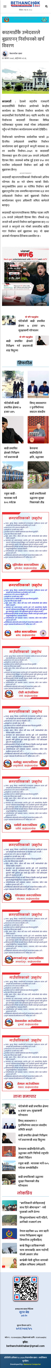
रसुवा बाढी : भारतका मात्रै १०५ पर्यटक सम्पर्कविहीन (10, 500)
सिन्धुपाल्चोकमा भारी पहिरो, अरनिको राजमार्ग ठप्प (34, 1219)
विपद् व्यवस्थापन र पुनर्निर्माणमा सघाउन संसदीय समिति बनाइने (38, 410)
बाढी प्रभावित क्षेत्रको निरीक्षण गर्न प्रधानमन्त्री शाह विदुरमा (11, 455)
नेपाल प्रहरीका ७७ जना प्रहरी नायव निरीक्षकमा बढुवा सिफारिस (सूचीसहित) (34, 1235)
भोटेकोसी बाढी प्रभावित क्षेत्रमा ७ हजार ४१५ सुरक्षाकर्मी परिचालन (12, 412)
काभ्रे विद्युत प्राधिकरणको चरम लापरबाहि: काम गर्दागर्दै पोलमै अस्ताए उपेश (34, 1250)
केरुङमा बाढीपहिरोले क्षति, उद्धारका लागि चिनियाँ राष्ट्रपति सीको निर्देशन (33, 1153)
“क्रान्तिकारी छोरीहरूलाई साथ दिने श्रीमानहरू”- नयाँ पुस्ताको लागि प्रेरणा (33, 1207)
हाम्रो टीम (24, 1315)
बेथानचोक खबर (16, 53)
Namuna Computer (32, 1364)
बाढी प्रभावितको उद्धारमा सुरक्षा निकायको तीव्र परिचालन (38, 500)
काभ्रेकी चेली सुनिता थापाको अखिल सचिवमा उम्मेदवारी (34, 1262)
